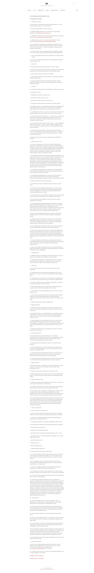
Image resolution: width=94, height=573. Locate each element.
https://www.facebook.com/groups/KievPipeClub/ (45, 41)
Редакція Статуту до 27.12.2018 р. (37, 558)
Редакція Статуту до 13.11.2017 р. (37, 555)
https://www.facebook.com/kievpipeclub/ (43, 37)
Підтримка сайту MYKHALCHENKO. (47, 569)
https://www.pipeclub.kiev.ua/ (44, 33)
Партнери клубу (54, 10)
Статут (34, 10)
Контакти (62, 10)
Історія (29, 10)
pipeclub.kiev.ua (48, 568)
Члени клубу (41, 10)
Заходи (47, 10)
